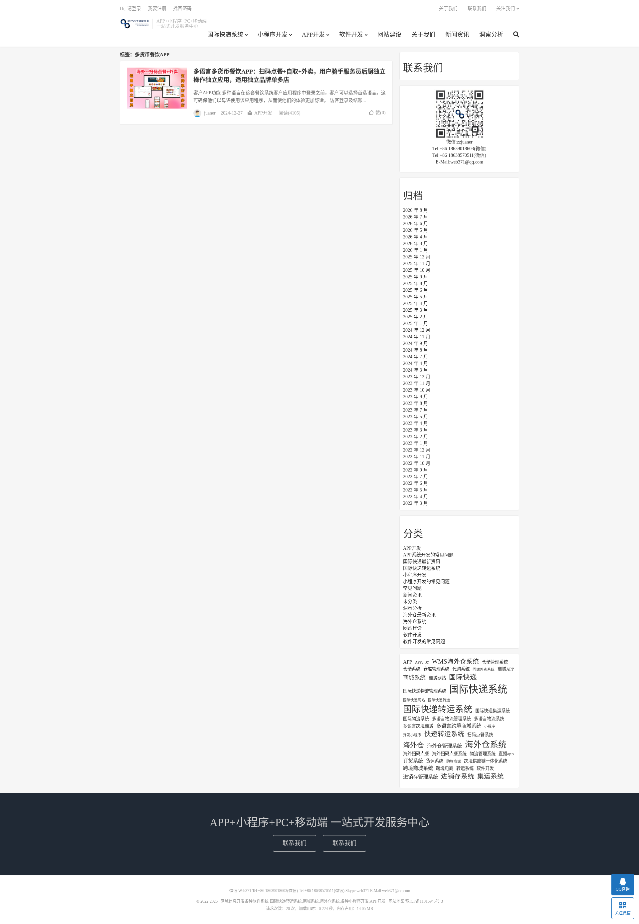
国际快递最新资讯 (421, 561)
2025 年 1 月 (415, 323)
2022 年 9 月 (415, 469)
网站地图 (396, 901)
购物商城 (453, 761)
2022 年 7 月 (415, 476)
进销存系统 (457, 776)
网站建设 (389, 34)
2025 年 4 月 (415, 303)
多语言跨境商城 (418, 726)
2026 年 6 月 (415, 223)
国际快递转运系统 (421, 568)
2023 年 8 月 (415, 403)
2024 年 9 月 (415, 343)
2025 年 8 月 (415, 283)
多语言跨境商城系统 (458, 726)
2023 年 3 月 (415, 430)
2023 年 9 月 (415, 396)
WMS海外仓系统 (455, 661)
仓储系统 (411, 669)
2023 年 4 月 (415, 423)
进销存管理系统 (420, 776)
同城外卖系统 (484, 669)
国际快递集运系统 (492, 710)
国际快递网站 (414, 700)
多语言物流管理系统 (451, 718)
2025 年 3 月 (415, 310)
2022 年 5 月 (415, 489)
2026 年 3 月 (415, 243)
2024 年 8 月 (415, 350)
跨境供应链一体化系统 (485, 761)
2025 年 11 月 (416, 263)
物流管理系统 (483, 753)
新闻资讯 (457, 34)
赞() (380, 112)
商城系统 (414, 678)
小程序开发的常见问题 (426, 581)
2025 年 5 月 (415, 296)
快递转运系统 (444, 734)
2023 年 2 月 (415, 436)
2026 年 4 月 (415, 236)
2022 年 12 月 (416, 450)
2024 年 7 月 (415, 356)
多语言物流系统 (489, 718)
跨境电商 (444, 768)
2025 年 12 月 (416, 256)
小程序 (489, 726)
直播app (506, 753)
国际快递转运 (439, 700)
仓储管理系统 (495, 662)
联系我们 (477, 8)
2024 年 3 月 (415, 370)
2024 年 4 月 (415, 363)
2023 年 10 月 (416, 390)
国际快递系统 (225, 34)
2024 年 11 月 (416, 336)
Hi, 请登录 (130, 8)
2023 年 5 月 (415, 416)
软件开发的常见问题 (424, 641)
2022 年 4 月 (415, 496)
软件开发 (351, 34)
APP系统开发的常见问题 (428, 554)
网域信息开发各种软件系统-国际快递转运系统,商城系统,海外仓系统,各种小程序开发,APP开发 (134, 23)
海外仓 (413, 745)
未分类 (410, 601)
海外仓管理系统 (444, 746)
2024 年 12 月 (416, 330)
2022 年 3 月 (415, 503)
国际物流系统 (416, 718)
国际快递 (463, 677)
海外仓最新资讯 (419, 614)
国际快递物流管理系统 (424, 691)
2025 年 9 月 (415, 276)
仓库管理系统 (436, 669)
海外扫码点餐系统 (449, 753)
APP (407, 662)
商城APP (506, 669)
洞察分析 (491, 34)
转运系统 (465, 768)
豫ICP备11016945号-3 (424, 901)
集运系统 (490, 776)
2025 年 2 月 (415, 316)
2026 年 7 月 (415, 216)
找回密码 (182, 8)
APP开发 (313, 34)
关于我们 (423, 34)
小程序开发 (273, 34)
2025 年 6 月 (415, 290)
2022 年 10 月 (416, 463)
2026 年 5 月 (415, 230)
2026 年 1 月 (415, 250)
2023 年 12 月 (416, 376)
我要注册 (157, 8)
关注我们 (505, 8)
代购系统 (461, 669)
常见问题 (412, 588)
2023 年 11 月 (416, 383)
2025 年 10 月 (416, 270)
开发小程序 (412, 735)
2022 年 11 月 (416, 456)
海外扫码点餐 (416, 753)
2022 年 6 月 (415, 483)
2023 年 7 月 (415, 410)
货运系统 (434, 761)
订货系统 (413, 761)
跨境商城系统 (418, 768)
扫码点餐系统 (480, 734)
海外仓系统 (414, 621)
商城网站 (437, 678)
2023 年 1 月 (415, 443)
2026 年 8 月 (415, 210)
